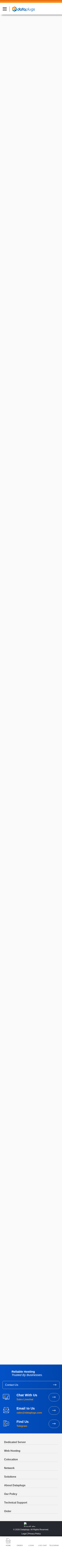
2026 (9, 1301)
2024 (9, 1310)
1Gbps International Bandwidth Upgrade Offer (28, 1172)
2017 (8, 1344)
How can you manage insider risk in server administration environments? (29, 1264)
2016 (8, 1348)
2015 (8, 1353)
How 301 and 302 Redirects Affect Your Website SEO (28, 1200)
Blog (19, 1017)
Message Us (54, 1424)
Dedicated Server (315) (18, 1109)
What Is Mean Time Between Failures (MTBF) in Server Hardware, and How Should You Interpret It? (31, 1229)
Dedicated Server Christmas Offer (24, 1180)
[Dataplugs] (23, 9)
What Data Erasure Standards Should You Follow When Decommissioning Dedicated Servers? (29, 1252)
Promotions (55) (15, 1114)
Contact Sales (54, 1397)
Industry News (16, 55)
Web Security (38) (16, 1130)
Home (11, 1017)
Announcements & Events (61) (22, 1104)
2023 (9, 1315)
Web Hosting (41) (15, 1125)
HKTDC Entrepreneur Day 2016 (23, 1152)
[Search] (52, 1082)
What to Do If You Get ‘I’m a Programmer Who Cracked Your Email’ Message (28, 1189)
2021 (8, 1325)
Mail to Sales (54, 1410)
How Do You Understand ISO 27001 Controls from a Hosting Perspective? (31, 1275)
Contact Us (11, 1384)
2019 (8, 1334)
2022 (9, 1320)
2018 (8, 1339)
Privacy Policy (34, 1534)
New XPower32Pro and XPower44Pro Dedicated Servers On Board (27, 1162)
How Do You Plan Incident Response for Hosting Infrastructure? (28, 1241)
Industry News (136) (17, 1119)
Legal (24, 1534)
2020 (9, 1329)
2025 (9, 1305)
